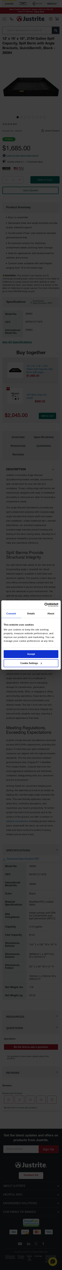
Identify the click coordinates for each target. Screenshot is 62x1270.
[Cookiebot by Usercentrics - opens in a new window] (44, 605)
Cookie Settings (29, 663)
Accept (31, 654)
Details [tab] (31, 613)
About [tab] (50, 613)
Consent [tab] (11, 613)
